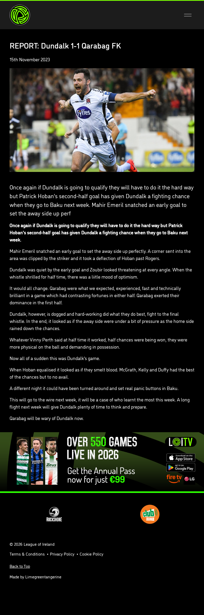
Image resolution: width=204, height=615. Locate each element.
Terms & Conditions (27, 554)
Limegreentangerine (43, 576)
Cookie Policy (91, 554)
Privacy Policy (62, 554)
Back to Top (20, 566)
